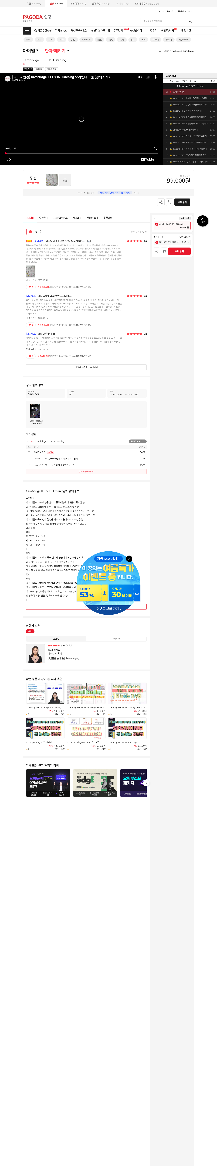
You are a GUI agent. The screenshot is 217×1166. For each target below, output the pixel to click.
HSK (99, 39)
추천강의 (107, 217)
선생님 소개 (92, 217)
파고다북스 (122, 3)
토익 (28, 39)
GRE (73, 39)
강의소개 (77, 217)
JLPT (122, 39)
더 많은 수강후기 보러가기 (86, 367)
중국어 (156, 39)
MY (190, 11)
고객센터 (180, 11)
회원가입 (170, 11)
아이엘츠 (86, 39)
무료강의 (118, 30)
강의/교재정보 (60, 217)
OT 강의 (50, 452)
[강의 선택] (156, 224)
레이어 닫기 (129, 558)
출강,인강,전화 (147, 3)
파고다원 (78, 3)
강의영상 (29, 217)
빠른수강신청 (45, 30)
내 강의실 (186, 30)
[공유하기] (161, 202)
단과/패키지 (55, 50)
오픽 (50, 39)
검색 (190, 21)
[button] (146, 783)
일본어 (169, 39)
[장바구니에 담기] (169, 202)
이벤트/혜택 (169, 30)
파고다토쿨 (100, 3)
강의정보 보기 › (137, 441)
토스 (39, 39)
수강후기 (152, 30)
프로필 (56, 639)
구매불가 (182, 202)
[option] (190, 80)
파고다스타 (56, 3)
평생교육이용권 (79, 30)
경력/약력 (116, 639)
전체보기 (27, 31)
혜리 (30, 631)
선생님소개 (136, 30)
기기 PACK (61, 30)
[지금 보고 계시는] (108, 552)
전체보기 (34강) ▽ (86, 471)
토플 (62, 39)
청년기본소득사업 (100, 30)
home (160, 51)
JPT (132, 39)
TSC (111, 39)
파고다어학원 (34, 3)
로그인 (161, 11)
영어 (143, 39)
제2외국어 (183, 39)
